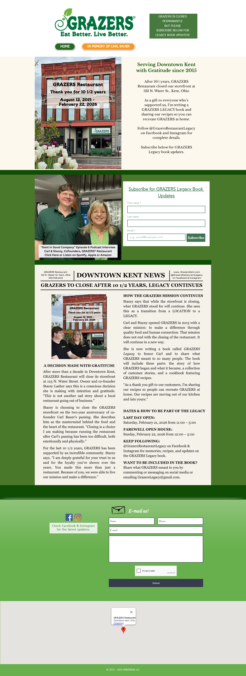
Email (131, 230)
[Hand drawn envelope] (119, 509)
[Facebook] (69, 517)
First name (134, 202)
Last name (133, 216)
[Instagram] (77, 517)
